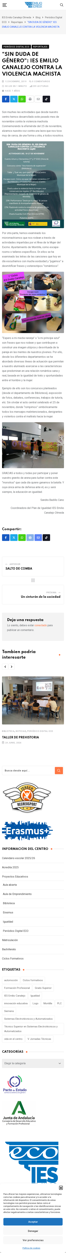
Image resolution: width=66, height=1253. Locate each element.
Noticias (21, 731)
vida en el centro (13, 1038)
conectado (41, 625)
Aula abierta (10, 884)
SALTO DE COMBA (19, 568)
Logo (35, 1003)
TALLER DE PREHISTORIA (20, 737)
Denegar (33, 1231)
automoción (11, 980)
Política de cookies (31, 1248)
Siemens (9, 1011)
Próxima (51, 592)
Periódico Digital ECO (40, 731)
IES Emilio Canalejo (14, 995)
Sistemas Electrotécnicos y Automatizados (28, 1018)
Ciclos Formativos (13, 958)
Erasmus (8, 912)
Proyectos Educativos (15, 876)
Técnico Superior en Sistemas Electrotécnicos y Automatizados (31, 1029)
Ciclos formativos (33, 980)
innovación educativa (16, 1003)
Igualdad (8, 921)
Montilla (47, 1003)
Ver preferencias (33, 1240)
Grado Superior (43, 987)
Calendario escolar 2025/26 (18, 858)
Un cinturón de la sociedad (40, 596)
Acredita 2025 (10, 867)
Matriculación (10, 940)
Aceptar (33, 1221)
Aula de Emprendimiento (17, 894)
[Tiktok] (46, 99)
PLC (59, 1003)
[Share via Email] (38, 99)
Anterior (14, 564)
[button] (61, 1187)
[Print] (30, 99)
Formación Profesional (17, 987)
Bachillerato (9, 949)
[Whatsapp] (22, 99)
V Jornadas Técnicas (39, 1038)
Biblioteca (8, 731)
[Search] (61, 5)
